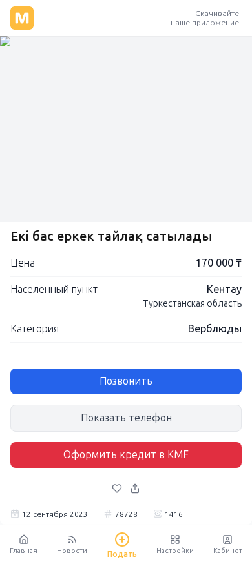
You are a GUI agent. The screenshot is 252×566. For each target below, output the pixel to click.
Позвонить (126, 381)
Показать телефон (126, 418)
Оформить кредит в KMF (126, 455)
